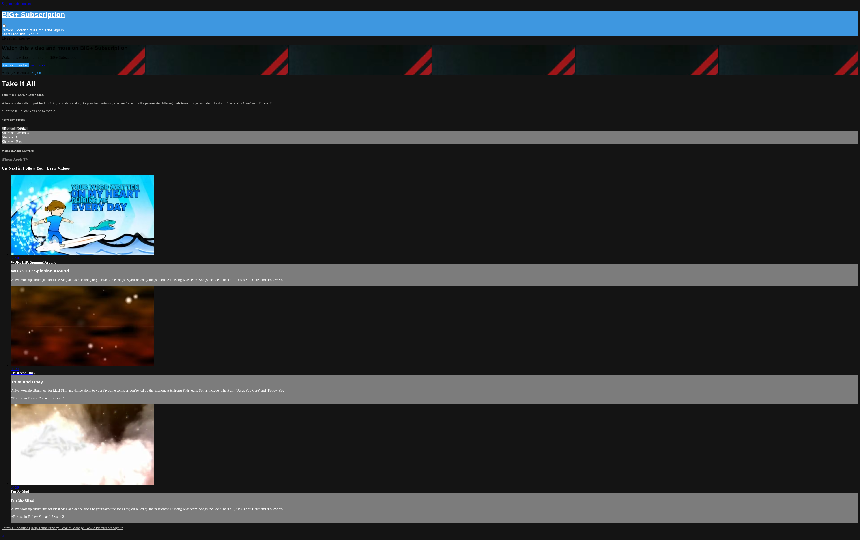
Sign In (33, 34)
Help (35, 528)
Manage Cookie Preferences (92, 528)
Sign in (58, 30)
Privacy (54, 528)
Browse (8, 30)
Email (24, 128)
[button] (4, 25)
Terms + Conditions (16, 528)
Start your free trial (15, 65)
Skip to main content (16, 4)
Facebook (9, 128)
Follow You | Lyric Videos (18, 94)
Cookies (66, 528)
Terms (43, 528)
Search (21, 30)
